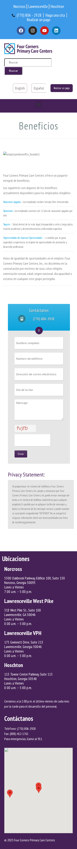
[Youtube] (44, 30)
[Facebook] (21, 30)
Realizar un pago (62, 88)
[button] (38, 104)
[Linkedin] (56, 30)
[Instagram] (32, 30)
